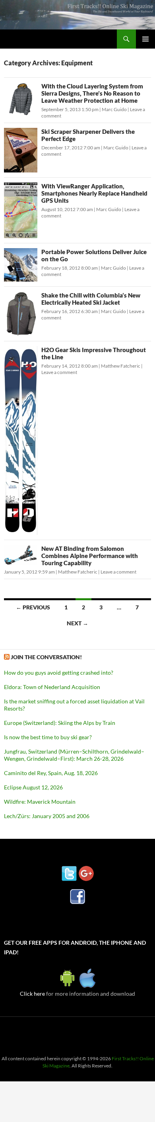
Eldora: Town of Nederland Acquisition (52, 686)
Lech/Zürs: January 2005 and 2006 (46, 816)
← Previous (33, 607)
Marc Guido (114, 109)
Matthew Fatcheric (120, 366)
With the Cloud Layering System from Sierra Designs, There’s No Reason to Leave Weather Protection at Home (92, 93)
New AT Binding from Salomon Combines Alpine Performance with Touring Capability (89, 555)
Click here (32, 993)
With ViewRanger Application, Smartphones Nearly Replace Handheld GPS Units (94, 193)
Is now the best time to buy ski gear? (48, 737)
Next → (77, 623)
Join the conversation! (46, 657)
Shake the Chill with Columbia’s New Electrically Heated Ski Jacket (90, 299)
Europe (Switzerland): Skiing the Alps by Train (59, 722)
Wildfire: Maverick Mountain (40, 801)
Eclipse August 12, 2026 (33, 787)
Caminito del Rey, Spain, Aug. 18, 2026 (51, 773)
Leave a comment (59, 372)
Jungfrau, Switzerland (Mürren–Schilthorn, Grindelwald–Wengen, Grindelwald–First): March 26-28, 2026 (74, 755)
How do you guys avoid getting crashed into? (58, 672)
